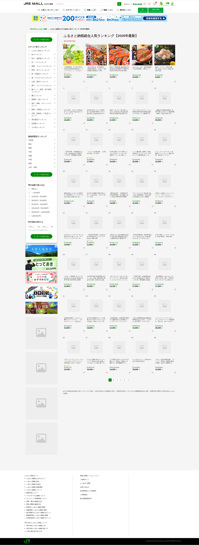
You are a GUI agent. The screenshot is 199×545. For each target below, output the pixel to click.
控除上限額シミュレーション (89, 475)
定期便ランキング (38, 123)
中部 (30, 152)
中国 (30, 159)
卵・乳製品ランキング (40, 74)
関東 (30, 148)
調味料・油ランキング (40, 99)
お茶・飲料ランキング (40, 81)
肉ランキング (36, 54)
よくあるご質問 (85, 483)
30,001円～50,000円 (39, 200)
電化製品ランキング (39, 119)
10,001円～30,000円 (39, 196)
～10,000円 (36, 193)
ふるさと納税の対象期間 (34, 487)
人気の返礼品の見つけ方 (34, 531)
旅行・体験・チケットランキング (41, 104)
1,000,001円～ (37, 216)
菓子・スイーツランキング (41, 85)
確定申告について (32, 493)
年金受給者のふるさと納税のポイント (38, 518)
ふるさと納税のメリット (34, 490)
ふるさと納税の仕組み (33, 484)
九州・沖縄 (32, 167)
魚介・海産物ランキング (41, 58)
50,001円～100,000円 (40, 204)
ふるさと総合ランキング (41, 51)
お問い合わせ (84, 487)
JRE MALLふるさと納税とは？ (36, 525)
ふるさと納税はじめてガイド (35, 478)
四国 (30, 163)
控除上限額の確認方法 (33, 504)
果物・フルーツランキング (41, 66)
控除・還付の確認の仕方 (34, 501)
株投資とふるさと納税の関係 (35, 507)
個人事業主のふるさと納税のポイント (38, 512)
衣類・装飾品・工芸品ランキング (41, 115)
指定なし (35, 189)
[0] (154, 3)
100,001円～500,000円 (40, 208)
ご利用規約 (83, 494)
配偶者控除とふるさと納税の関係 (37, 515)
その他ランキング (38, 127)
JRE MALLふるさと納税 (38, 29)
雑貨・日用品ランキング (41, 109)
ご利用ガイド (84, 479)
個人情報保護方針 (86, 498)
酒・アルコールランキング (41, 78)
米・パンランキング (39, 62)
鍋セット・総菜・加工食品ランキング (41, 91)
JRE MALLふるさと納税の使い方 (37, 528)
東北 (30, 144)
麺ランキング (36, 95)
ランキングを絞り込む (41, 39)
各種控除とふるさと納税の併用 (36, 510)
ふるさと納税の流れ (32, 481)
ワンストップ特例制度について (36, 498)
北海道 (30, 140)
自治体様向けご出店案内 (88, 491)
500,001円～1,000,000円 (41, 212)
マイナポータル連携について (35, 496)
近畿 (30, 156)
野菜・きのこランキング (41, 70)
